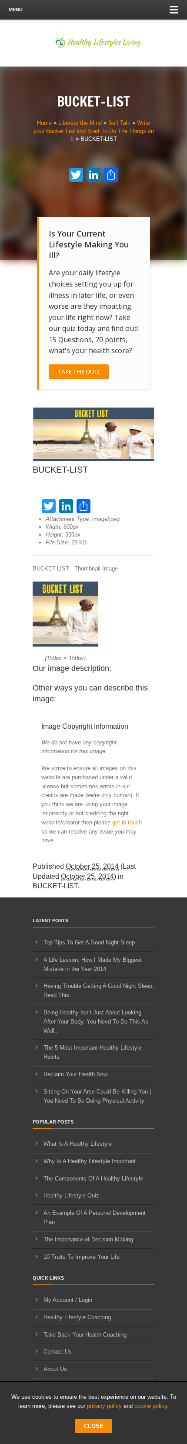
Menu (16, 9)
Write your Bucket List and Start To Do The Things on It (93, 131)
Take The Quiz (78, 371)
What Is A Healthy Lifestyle (77, 1144)
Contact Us (57, 1351)
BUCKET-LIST (55, 886)
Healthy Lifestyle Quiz (71, 1195)
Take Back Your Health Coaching (85, 1334)
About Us (55, 1369)
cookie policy (150, 1406)
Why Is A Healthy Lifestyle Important (89, 1161)
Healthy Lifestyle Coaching (77, 1317)
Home (44, 123)
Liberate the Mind (80, 123)
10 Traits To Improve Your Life (81, 1257)
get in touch (127, 822)
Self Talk (119, 123)
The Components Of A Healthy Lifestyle (93, 1178)
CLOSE (94, 1426)
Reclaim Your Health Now (75, 1074)
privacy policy (104, 1406)
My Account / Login (67, 1300)
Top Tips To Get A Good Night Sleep (89, 942)
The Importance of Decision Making (88, 1239)
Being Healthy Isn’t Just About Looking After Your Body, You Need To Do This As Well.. (95, 1021)
